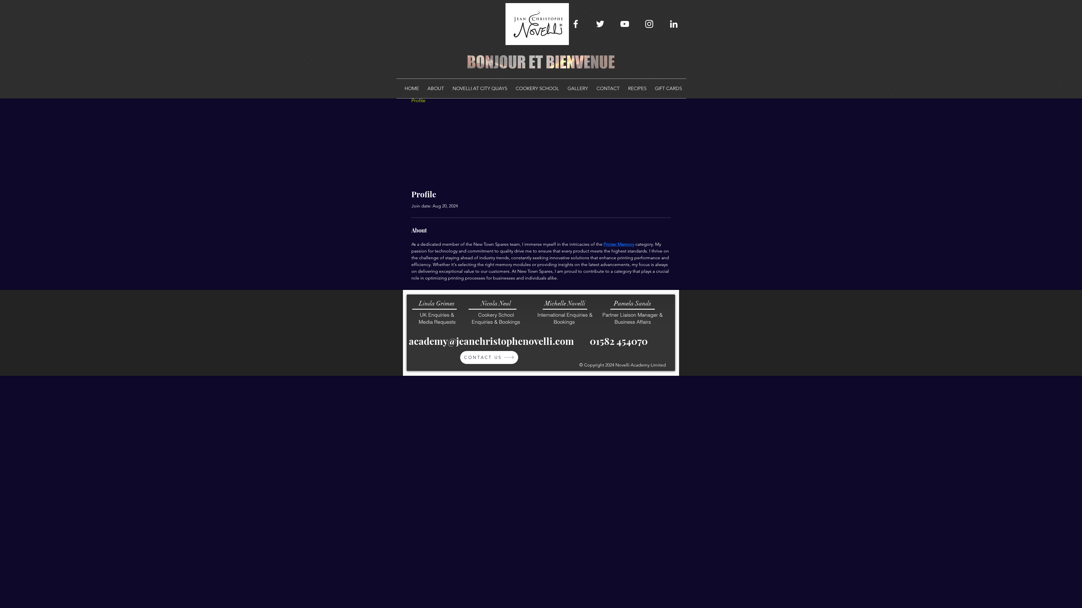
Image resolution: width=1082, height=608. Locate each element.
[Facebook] (575, 24)
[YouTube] (624, 24)
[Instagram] (649, 24)
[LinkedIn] (673, 24)
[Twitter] (600, 24)
